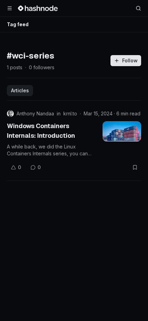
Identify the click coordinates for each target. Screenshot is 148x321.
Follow (130, 60)
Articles (20, 90)
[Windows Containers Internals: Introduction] (122, 131)
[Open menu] (9, 8)
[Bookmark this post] (135, 167)
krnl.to (70, 113)
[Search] (138, 8)
